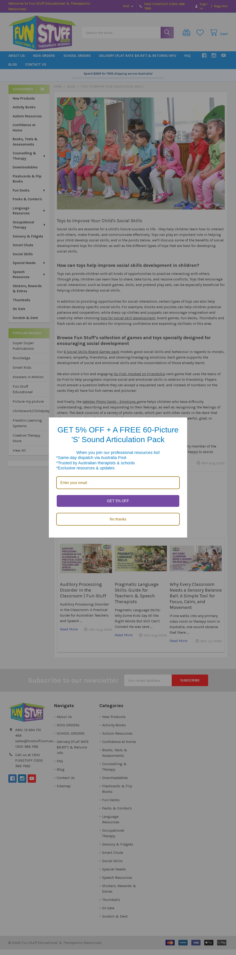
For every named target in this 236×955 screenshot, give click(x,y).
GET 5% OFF (118, 501)
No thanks (118, 519)
